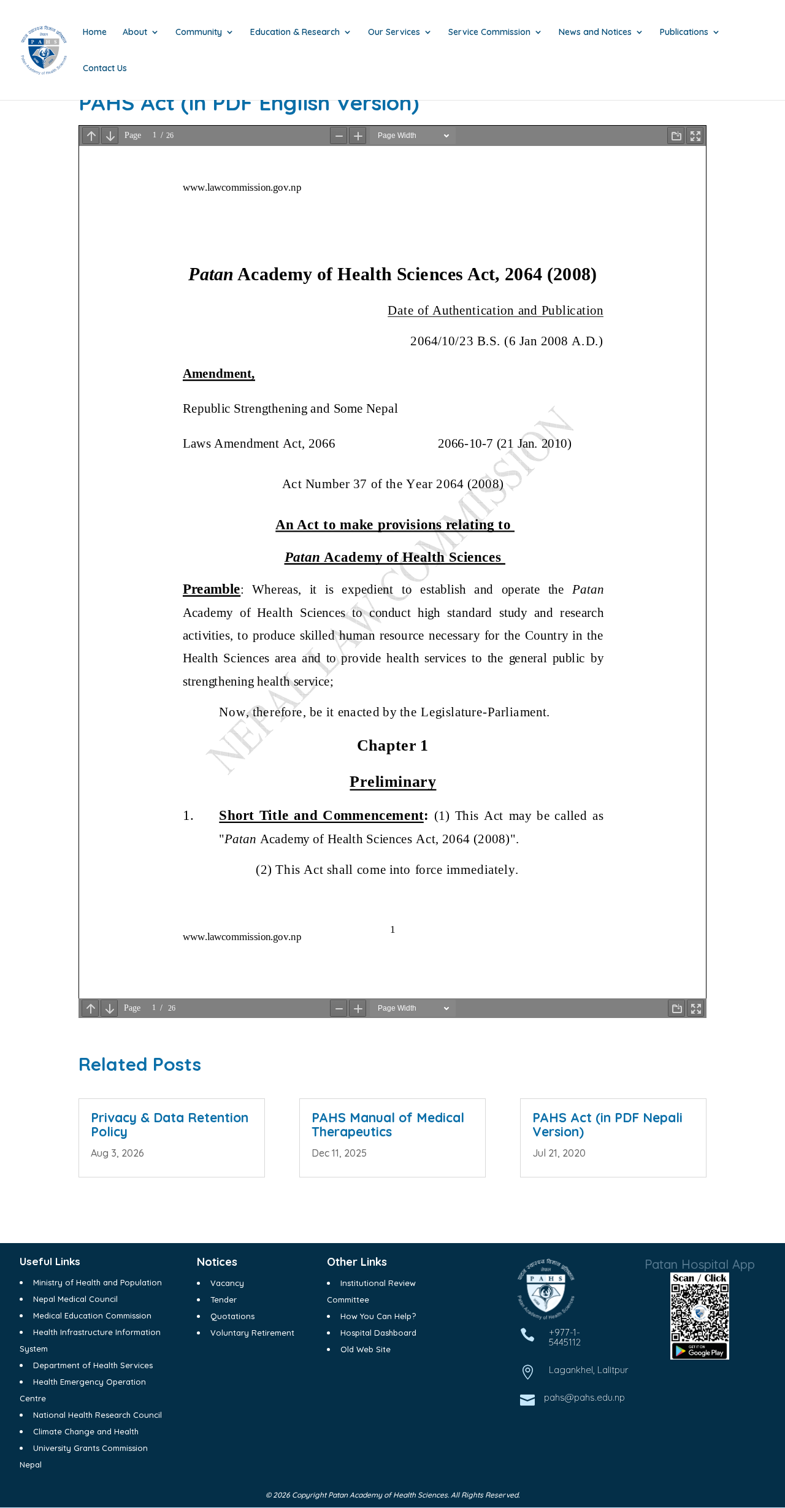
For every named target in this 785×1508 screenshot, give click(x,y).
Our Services (394, 32)
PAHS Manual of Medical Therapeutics (388, 1124)
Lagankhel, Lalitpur (588, 1370)
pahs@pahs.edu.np (584, 1397)
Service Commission (489, 32)
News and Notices (595, 32)
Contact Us (105, 69)
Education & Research (295, 32)
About (135, 32)
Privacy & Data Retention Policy (169, 1124)
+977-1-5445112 (565, 1337)
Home (95, 32)
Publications (684, 32)
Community (198, 32)
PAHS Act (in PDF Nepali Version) (607, 1124)
